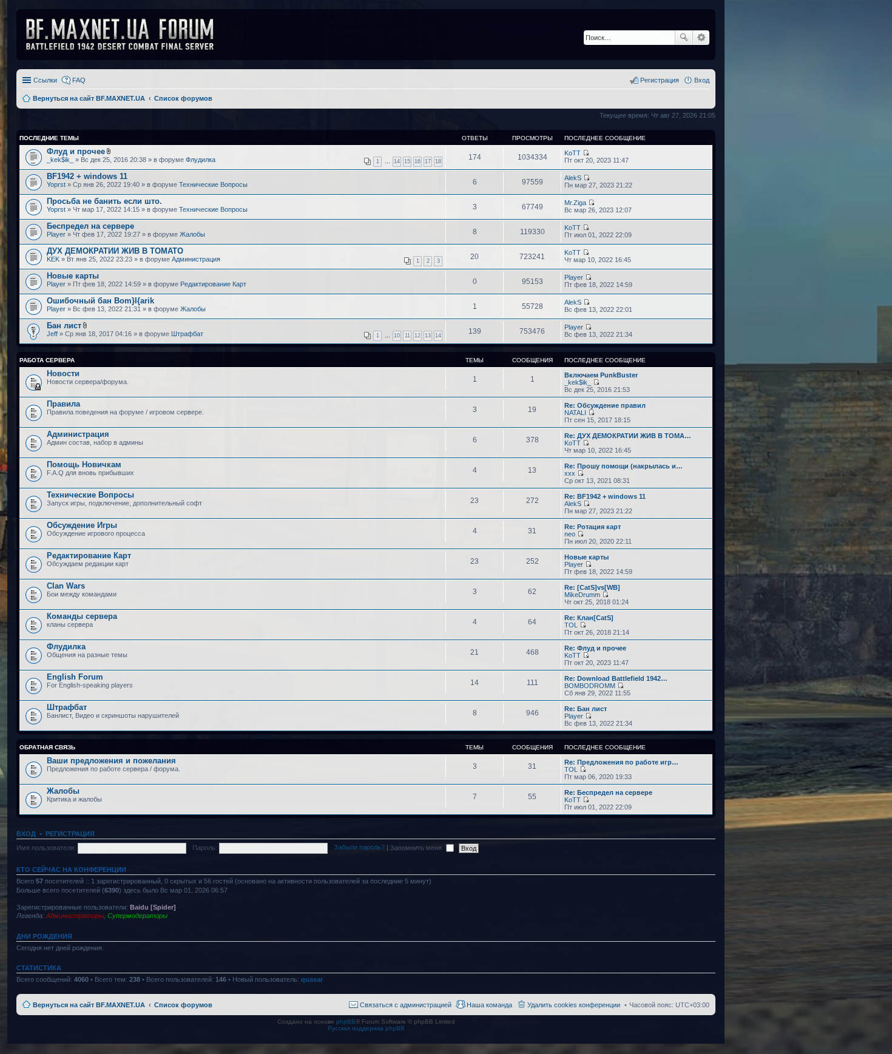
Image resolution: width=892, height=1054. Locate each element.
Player (56, 234)
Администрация (196, 259)
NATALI (575, 412)
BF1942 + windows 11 (87, 176)
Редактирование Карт (213, 284)
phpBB (346, 1021)
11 (407, 336)
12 (417, 336)
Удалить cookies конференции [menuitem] (573, 1004)
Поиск (684, 37)
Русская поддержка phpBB (366, 1028)
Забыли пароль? (359, 847)
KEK (53, 259)
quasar (312, 979)
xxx (569, 473)
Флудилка (200, 159)
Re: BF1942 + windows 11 (605, 496)
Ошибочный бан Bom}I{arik (100, 300)
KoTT (572, 153)
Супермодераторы (137, 915)
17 (428, 161)
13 (428, 336)
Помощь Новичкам (84, 464)
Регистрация (70, 833)
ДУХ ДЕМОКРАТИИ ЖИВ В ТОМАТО (115, 250)
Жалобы (192, 234)
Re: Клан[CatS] (588, 617)
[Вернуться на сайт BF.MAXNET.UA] (127, 34)
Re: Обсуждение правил (605, 405)
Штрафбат (187, 333)
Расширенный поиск (701, 37)
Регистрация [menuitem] (659, 80)
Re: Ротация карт (592, 526)
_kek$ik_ (60, 159)
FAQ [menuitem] (79, 80)
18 (438, 161)
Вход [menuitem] (701, 80)
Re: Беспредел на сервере (608, 792)
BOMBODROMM (589, 685)
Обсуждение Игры (82, 525)
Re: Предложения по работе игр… (621, 762)
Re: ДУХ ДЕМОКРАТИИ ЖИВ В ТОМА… (627, 435)
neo (569, 534)
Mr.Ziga (575, 202)
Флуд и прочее (76, 151)
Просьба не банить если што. (104, 201)
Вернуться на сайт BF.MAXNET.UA (89, 1004)
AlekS (572, 177)
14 (397, 161)
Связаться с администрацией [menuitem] (405, 1004)
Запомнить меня (417, 847)
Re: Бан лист (585, 708)
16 (417, 161)
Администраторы (75, 915)
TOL (571, 625)
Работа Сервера (47, 360)
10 (397, 336)
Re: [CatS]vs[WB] (592, 587)
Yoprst (56, 184)
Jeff (52, 333)
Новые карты (73, 275)
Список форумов (183, 1004)
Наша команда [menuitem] (489, 1004)
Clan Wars (66, 585)
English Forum (75, 676)
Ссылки (45, 80)
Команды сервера (82, 616)
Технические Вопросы (213, 184)
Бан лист (64, 325)
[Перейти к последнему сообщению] (586, 153)
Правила (63, 403)
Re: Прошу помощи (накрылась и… (623, 466)
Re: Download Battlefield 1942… (615, 678)
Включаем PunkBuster (601, 375)
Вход (26, 833)
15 (407, 161)
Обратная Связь (47, 747)
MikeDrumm (582, 594)
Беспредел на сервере (90, 226)
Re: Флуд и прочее (595, 648)
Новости (63, 373)
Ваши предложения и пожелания (111, 760)
